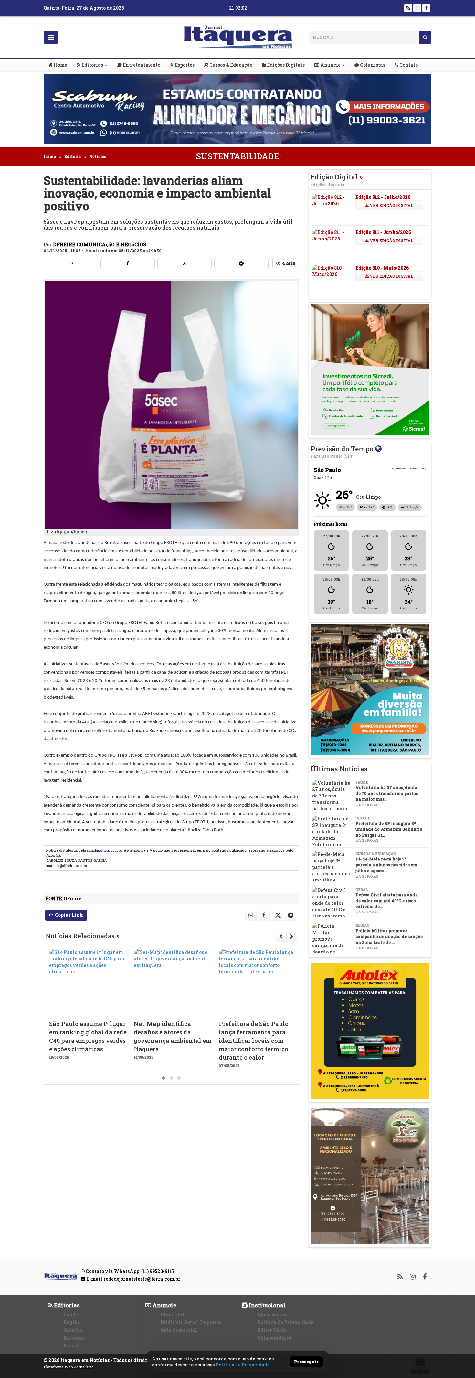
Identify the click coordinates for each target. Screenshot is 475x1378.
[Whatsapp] (71, 263)
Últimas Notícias (339, 768)
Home (60, 65)
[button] (163, 1078)
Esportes (184, 65)
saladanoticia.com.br (104, 850)
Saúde (71, 1314)
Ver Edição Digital (391, 205)
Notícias (97, 156)
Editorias (91, 65)
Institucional (267, 1305)
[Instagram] (417, 8)
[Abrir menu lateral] (51, 37)
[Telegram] (241, 263)
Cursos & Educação (230, 65)
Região (72, 1322)
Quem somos (272, 1314)
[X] (184, 263)
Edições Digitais (285, 65)
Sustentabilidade (237, 156)
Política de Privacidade (285, 1322)
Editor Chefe (272, 1330)
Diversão (74, 1338)
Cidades (73, 1330)
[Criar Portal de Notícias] (420, 1366)
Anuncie (330, 65)
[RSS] (408, 8)
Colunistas (372, 65)
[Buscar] (425, 37)
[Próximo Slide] (291, 936)
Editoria (72, 156)
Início (50, 156)
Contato (408, 65)
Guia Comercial (179, 1330)
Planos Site (174, 1314)
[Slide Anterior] (281, 936)
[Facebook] (426, 8)
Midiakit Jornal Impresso (191, 1322)
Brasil (71, 1345)
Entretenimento (141, 65)
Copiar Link (68, 915)
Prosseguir (306, 1362)
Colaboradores (274, 1338)
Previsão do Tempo (343, 451)
